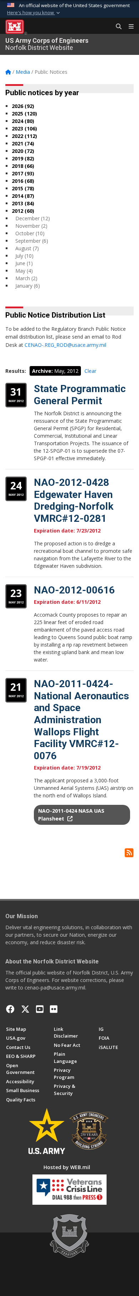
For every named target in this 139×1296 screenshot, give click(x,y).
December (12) (32, 218)
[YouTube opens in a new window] (39, 1009)
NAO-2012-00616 (74, 590)
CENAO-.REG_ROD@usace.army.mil (65, 344)
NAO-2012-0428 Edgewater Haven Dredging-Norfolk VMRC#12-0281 (73, 500)
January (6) (27, 285)
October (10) (30, 233)
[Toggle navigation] (128, 27)
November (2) (31, 225)
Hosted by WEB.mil (66, 1167)
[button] (34, 12)
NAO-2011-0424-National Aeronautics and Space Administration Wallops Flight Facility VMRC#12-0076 (81, 720)
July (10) (24, 255)
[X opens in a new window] (25, 1009)
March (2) (26, 278)
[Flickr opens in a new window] (53, 1009)
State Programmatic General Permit (80, 395)
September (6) (31, 240)
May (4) (24, 270)
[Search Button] (116, 27)
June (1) (24, 263)
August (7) (27, 248)
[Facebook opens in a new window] (10, 1009)
